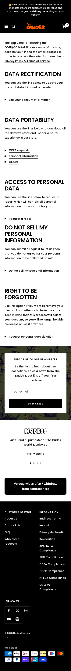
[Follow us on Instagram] (26, 610)
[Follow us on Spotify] (17, 619)
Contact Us (12, 525)
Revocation (47, 539)
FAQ (7, 532)
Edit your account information (29, 100)
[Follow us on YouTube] (9, 619)
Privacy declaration (52, 532)
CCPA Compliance (52, 564)
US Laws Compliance (47, 587)
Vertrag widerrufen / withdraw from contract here (35, 486)
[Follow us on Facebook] (9, 610)
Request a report (21, 219)
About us (11, 518)
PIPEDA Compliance (52, 578)
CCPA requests (19, 150)
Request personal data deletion (31, 337)
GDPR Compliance (51, 571)
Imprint (44, 525)
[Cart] (64, 26)
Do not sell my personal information (34, 271)
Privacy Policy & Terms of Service (27, 61)
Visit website (35, 454)
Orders (14, 162)
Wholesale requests (12, 541)
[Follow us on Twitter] (17, 610)
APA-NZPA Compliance (47, 548)
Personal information (23, 156)
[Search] (13, 26)
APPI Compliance (51, 557)
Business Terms (50, 518)
